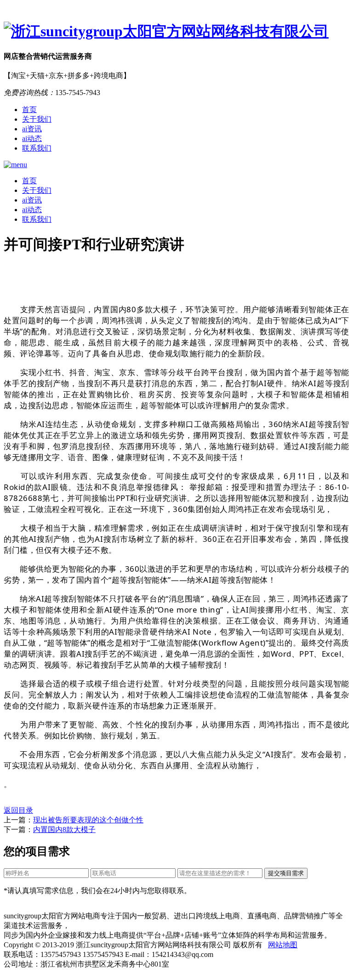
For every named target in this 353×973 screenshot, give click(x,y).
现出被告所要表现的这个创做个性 (88, 820)
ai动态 (32, 138)
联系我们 (36, 148)
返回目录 (18, 810)
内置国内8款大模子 (64, 829)
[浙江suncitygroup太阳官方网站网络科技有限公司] (176, 32)
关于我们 (36, 119)
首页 (29, 109)
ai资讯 (32, 129)
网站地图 (282, 945)
